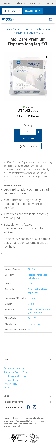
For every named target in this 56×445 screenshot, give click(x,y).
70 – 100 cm (34, 318)
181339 (31, 269)
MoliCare (32, 284)
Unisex (31, 304)
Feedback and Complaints (16, 376)
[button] (47, 57)
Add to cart (28, 138)
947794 (31, 329)
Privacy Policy (10, 384)
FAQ (6, 364)
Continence (18, 29)
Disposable (33, 298)
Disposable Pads (33, 29)
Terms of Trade (11, 380)
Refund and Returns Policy (16, 372)
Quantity (28, 125)
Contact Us (35, 3)
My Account (31, 11)
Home (7, 3)
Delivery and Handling (14, 368)
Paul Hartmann (35, 324)
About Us (21, 3)
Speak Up (49, 3)
